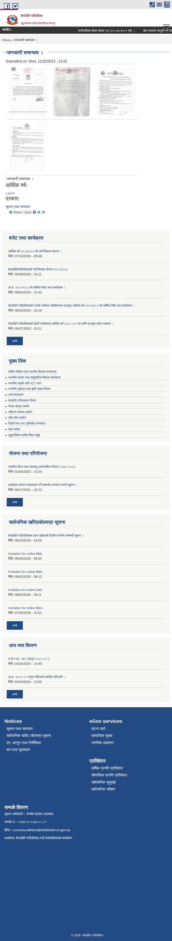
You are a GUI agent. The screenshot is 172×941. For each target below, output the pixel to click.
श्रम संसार (14, 429)
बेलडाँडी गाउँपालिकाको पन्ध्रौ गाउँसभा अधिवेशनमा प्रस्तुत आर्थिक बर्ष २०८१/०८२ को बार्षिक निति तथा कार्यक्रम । (71, 305)
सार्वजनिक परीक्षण (103, 789)
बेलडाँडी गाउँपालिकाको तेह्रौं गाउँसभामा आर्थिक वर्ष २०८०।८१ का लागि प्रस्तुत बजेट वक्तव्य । (61, 323)
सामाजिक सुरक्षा (101, 736)
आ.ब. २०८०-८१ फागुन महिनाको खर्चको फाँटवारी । (36, 677)
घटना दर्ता (98, 729)
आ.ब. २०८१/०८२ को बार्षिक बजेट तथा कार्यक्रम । (37, 287)
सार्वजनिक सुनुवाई (103, 782)
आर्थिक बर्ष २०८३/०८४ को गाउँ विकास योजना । (35, 251)
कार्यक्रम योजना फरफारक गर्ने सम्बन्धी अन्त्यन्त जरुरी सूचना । (42, 485)
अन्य (14, 341)
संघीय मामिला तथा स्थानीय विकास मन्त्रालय (32, 371)
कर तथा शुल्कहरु (18, 750)
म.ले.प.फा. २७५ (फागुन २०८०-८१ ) (28, 659)
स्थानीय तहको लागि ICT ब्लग (24, 383)
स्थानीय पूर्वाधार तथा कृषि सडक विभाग (29, 389)
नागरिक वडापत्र (102, 743)
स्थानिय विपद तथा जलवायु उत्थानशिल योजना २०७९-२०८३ (41, 466)
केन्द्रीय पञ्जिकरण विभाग (22, 400)
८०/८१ (10, 193)
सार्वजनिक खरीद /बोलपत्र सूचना (28, 736)
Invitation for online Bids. (25, 553)
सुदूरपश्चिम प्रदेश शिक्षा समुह (24, 435)
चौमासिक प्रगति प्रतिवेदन (109, 775)
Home (6, 40)
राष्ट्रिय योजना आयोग (20, 412)
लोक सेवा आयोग (17, 417)
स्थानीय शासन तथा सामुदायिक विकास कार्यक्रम (34, 377)
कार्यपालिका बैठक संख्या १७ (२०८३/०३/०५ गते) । (102, 30)
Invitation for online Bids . (26, 608)
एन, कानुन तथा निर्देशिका (23, 743)
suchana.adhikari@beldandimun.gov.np (41, 830)
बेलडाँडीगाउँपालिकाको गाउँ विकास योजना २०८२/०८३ (37, 269)
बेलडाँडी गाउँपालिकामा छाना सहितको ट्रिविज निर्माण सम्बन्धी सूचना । (46, 535)
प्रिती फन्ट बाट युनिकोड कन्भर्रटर (26, 423)
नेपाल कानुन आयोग (18, 406)
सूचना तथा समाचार (18, 207)
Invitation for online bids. (25, 590)
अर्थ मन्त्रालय (16, 394)
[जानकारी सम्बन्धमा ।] (28, 91)
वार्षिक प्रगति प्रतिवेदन (107, 768)
